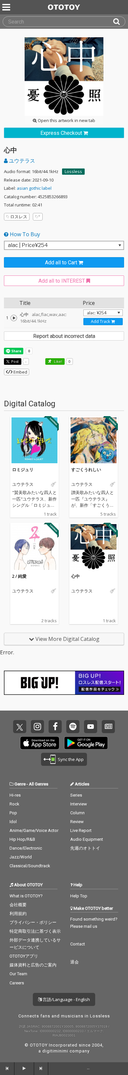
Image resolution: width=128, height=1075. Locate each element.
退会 (74, 962)
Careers (17, 982)
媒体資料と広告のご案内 (33, 964)
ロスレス (18, 217)
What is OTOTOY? (26, 895)
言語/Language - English (66, 999)
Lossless (73, 171)
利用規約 (18, 913)
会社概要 (18, 904)
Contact (77, 944)
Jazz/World (21, 857)
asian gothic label (34, 188)
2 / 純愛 (19, 576)
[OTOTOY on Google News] (108, 726)
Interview (78, 804)
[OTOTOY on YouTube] (90, 726)
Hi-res (15, 795)
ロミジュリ (22, 469)
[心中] (13, 318)
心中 (75, 576)
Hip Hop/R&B (22, 839)
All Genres (38, 784)
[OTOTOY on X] (19, 726)
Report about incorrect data (64, 336)
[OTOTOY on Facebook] (55, 726)
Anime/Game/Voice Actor (34, 830)
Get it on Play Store (86, 742)
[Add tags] (38, 216)
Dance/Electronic (26, 848)
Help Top (78, 895)
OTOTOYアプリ (24, 956)
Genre (20, 784)
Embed (19, 372)
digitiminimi (55, 1051)
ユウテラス (21, 160)
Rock (14, 804)
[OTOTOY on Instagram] (37, 726)
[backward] (7, 1068)
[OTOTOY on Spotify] (72, 726)
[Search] (119, 21)
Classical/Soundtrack (30, 865)
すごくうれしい (86, 469)
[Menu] (7, 7)
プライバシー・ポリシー (33, 922)
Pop (13, 812)
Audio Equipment (86, 839)
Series (76, 795)
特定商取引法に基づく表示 (35, 931)
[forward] (41, 1068)
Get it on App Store (39, 742)
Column (77, 812)
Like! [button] (57, 361)
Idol (13, 821)
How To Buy (24, 234)
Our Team (18, 973)
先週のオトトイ (85, 848)
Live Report (81, 830)
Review (77, 821)
